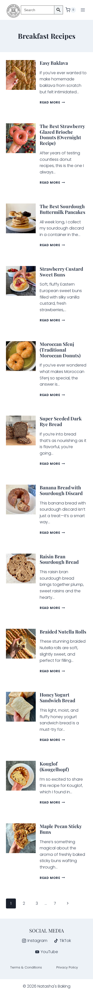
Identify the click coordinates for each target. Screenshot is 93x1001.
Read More (52, 102)
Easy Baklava (54, 63)
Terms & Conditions (26, 967)
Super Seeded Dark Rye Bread (61, 421)
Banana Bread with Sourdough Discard (61, 490)
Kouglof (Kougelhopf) (54, 766)
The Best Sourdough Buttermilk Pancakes (62, 209)
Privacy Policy (67, 967)
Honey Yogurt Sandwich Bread (57, 697)
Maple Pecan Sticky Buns (61, 829)
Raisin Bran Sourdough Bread (59, 559)
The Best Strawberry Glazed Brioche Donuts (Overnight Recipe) (62, 134)
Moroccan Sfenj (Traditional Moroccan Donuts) (60, 350)
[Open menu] (83, 10)
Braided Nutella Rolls (63, 631)
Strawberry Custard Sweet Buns (61, 272)
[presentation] (21, 75)
